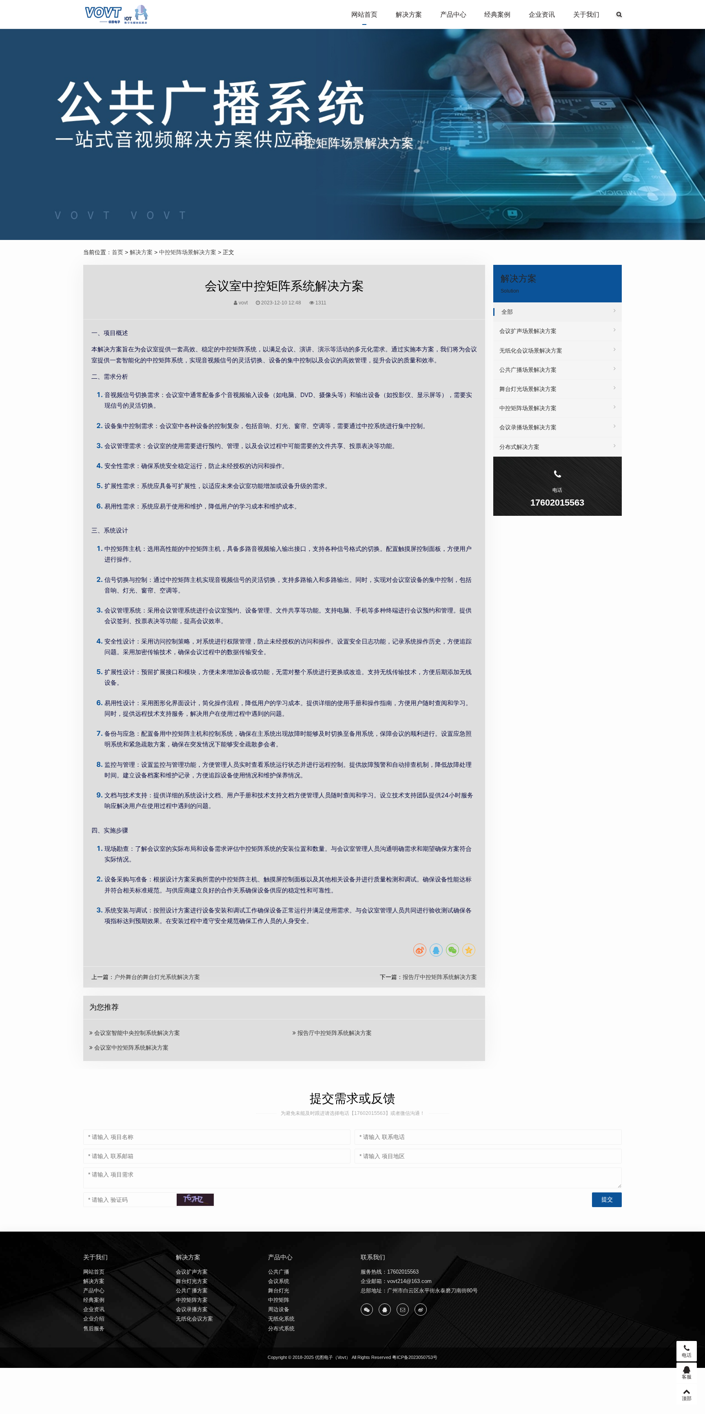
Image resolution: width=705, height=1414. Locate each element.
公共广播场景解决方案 (527, 369)
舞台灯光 (278, 1290)
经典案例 (497, 14)
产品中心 (453, 14)
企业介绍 (93, 1319)
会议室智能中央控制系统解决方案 (136, 1033)
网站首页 (364, 14)
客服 (687, 1377)
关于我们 (586, 14)
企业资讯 (542, 14)
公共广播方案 (192, 1290)
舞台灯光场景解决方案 (527, 389)
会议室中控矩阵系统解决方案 (130, 1047)
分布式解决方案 (519, 447)
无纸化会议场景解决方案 (530, 350)
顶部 (687, 1398)
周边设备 (278, 1309)
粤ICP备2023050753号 (414, 1357)
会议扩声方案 (192, 1272)
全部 (507, 312)
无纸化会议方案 (194, 1319)
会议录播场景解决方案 (527, 427)
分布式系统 (281, 1328)
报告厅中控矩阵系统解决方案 (440, 977)
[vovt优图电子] (117, 14)
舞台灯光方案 (192, 1281)
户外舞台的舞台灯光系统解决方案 (157, 977)
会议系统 (278, 1281)
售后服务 (93, 1328)
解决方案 (409, 14)
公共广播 (278, 1272)
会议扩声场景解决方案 (527, 331)
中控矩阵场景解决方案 (187, 252)
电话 (687, 1355)
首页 (117, 252)
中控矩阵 (278, 1300)
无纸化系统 (281, 1319)
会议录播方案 (192, 1309)
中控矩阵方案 (192, 1300)
